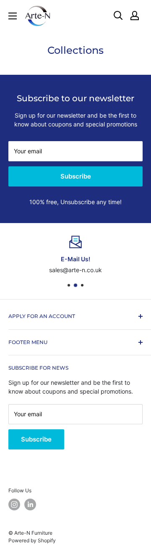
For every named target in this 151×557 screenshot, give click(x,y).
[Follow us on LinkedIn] (30, 504)
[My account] (134, 15)
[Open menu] (12, 16)
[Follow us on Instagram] (14, 504)
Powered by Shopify (32, 540)
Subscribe (75, 176)
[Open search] (118, 15)
